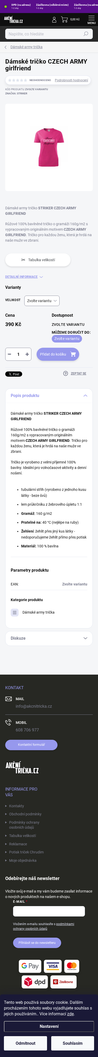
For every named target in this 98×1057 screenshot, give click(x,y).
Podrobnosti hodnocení (71, 80)
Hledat (86, 34)
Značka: (16, 93)
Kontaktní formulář (31, 745)
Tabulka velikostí (22, 836)
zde (70, 1013)
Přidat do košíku (53, 354)
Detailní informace (21, 277)
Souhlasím (73, 1043)
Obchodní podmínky (25, 814)
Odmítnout (25, 1043)
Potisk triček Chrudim (26, 852)
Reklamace (18, 844)
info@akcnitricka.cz (34, 706)
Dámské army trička (38, 612)
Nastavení (49, 1026)
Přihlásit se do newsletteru (37, 943)
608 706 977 (27, 730)
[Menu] (91, 19)
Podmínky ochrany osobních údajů (24, 825)
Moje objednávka (23, 860)
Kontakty (16, 806)
